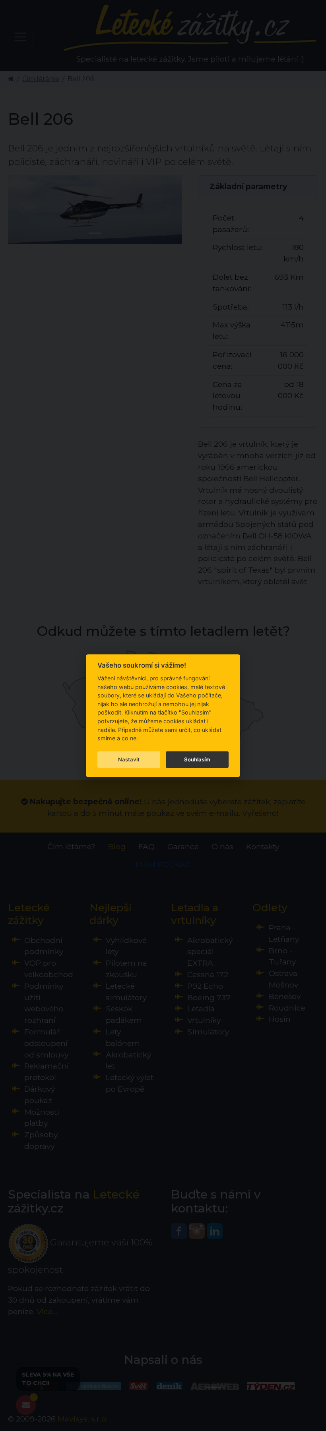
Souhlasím (197, 759)
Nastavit (129, 759)
